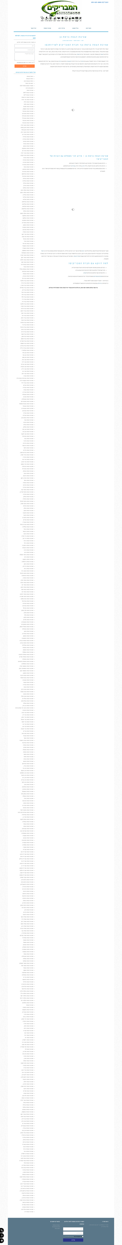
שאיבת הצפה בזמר (28, 480)
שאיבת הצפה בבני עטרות (27, 366)
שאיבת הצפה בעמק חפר (27, 793)
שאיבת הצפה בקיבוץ (28, 838)
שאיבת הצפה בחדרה (28, 494)
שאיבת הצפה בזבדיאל (27, 468)
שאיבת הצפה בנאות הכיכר (26, 675)
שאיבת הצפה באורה (28, 157)
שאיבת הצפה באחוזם (28, 169)
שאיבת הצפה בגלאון (28, 427)
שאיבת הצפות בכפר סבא (27, 1158)
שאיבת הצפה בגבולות (27, 394)
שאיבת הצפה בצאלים (27, 821)
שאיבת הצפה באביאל (28, 111)
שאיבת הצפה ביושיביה (27, 545)
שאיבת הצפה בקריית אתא (26, 856)
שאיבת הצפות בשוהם (27, 1207)
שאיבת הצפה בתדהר (28, 981)
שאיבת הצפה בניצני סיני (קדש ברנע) (24, 708)
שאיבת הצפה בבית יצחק (27, 317)
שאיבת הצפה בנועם (28, 694)
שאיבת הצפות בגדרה (28, 1128)
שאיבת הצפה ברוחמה (27, 893)
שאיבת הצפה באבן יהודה (27, 125)
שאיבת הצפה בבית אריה (27, 283)
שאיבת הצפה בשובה (28, 940)
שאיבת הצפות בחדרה (27, 1137)
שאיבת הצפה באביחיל (27, 118)
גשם (102, 54)
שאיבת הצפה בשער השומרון (26, 963)
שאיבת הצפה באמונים (27, 220)
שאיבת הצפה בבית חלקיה (26, 304)
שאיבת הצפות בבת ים (27, 1123)
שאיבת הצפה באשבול (27, 246)
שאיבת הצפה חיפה (28, 1028)
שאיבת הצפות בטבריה (27, 1144)
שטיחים (73, 166)
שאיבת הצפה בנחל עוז (27, 698)
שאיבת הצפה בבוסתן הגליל (26, 269)
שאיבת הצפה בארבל (28, 239)
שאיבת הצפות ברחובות (27, 1193)
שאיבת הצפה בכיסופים (27, 575)
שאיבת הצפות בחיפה (28, 1142)
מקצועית (69, 61)
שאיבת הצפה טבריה (28, 1030)
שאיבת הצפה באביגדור (27, 115)
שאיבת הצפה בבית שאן (27, 336)
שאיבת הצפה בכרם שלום (27, 598)
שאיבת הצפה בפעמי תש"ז (26, 810)
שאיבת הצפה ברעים (28, 912)
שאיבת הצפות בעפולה (27, 1174)
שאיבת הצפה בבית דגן (27, 290)
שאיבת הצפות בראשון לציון (26, 1190)
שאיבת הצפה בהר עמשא (27, 464)
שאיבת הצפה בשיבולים (27, 956)
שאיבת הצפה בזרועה (28, 485)
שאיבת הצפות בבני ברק (27, 1121)
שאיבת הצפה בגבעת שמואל (26, 403)
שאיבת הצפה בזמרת (28, 482)
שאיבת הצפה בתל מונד (27, 988)
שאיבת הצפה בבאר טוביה (26, 255)
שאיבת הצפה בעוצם (28, 761)
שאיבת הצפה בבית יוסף (27, 313)
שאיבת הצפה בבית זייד (27, 299)
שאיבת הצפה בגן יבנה (27, 429)
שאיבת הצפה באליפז (28, 199)
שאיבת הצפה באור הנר (27, 150)
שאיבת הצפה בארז (28, 241)
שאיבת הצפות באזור (28, 1102)
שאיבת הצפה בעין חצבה (27, 775)
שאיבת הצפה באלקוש (27, 215)
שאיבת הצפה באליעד (28, 197)
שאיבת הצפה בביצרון (28, 276)
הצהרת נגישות (56, 1225)
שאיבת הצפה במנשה (28, 649)
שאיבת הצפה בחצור (28, 515)
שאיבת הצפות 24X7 (28, 92)
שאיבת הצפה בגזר (28, 420)
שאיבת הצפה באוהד (28, 143)
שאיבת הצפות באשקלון (27, 1111)
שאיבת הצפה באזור (28, 167)
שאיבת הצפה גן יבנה (28, 1016)
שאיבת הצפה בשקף (28, 970)
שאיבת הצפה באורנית (27, 164)
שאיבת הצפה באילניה (27, 181)
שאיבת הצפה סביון (28, 1058)
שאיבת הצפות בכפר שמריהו (26, 1160)
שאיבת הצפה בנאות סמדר (26, 677)
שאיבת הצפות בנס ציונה (27, 1167)
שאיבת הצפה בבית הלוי (27, 294)
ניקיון (83, 166)
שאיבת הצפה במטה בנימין (26, 643)
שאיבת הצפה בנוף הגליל (27, 696)
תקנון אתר (57, 1228)
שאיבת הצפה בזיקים (28, 475)
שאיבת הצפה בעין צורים (27, 779)
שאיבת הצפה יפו (29, 1037)
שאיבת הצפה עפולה (28, 1060)
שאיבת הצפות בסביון (28, 1172)
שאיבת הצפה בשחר (28, 954)
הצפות (78, 54)
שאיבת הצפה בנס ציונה (27, 733)
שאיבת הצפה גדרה (28, 1014)
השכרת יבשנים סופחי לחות (26, 85)
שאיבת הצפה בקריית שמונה (26, 875)
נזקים (83, 251)
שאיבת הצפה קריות (28, 1067)
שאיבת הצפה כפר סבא (27, 1044)
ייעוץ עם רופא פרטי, (94, 1225)
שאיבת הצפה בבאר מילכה (26, 259)
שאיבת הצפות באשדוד (27, 1109)
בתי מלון (100, 283)
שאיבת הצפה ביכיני (28, 550)
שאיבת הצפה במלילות (27, 645)
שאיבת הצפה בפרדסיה (27, 814)
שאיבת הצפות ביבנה (28, 1146)
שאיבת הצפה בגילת (28, 424)
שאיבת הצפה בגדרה (28, 413)
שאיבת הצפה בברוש (28, 385)
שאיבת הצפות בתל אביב (27, 1209)
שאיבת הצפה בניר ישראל (27, 719)
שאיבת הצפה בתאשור (27, 979)
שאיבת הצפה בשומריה (27, 949)
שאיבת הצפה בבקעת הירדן (26, 380)
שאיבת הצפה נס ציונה (27, 1053)
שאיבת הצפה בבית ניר (27, 324)
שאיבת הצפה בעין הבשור (27, 770)
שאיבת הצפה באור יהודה (27, 153)
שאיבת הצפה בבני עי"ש (27, 369)
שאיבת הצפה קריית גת (27, 1072)
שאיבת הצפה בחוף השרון (27, 503)
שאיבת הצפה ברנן (28, 910)
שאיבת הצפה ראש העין (27, 1074)
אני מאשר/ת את (25, 62)
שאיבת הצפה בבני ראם (27, 373)
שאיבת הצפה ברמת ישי (27, 907)
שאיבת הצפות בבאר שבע (27, 1116)
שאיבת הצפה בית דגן (28, 566)
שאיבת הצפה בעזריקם (27, 763)
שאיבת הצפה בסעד (28, 756)
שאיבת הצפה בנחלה (28, 703)
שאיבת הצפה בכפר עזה (27, 591)
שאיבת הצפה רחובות (28, 1079)
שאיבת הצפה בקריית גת (27, 861)
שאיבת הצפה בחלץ (28, 508)
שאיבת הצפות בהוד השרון (26, 1132)
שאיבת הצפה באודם (28, 141)
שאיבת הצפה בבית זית (27, 301)
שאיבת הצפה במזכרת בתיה (26, 640)
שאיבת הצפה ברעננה (28, 914)
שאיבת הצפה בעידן (28, 766)
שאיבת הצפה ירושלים (27, 1040)
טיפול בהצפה (77, 256)
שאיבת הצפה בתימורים (27, 984)
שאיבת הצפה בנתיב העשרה (26, 740)
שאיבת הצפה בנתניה (28, 745)
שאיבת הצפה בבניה (28, 376)
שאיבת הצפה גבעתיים (27, 1012)
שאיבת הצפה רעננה (28, 1088)
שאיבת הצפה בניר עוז (28, 724)
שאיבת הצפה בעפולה (28, 796)
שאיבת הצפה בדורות (28, 443)
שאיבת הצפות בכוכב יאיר (27, 1156)
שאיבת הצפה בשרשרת (27, 972)
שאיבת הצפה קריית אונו (27, 1070)
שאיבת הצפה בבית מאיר (27, 320)
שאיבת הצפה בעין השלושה (26, 773)
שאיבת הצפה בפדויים (27, 805)
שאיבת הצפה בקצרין (28, 847)
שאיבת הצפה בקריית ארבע (26, 854)
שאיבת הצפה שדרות (28, 1091)
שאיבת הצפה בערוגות (27, 800)
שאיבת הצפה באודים (28, 139)
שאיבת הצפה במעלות (27, 659)
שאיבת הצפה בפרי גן (28, 817)
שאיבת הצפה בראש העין (27, 879)
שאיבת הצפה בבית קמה (27, 334)
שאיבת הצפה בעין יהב (27, 777)
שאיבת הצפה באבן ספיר (27, 129)
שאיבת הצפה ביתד (28, 568)
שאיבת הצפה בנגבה (28, 682)
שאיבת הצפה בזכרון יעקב (27, 478)
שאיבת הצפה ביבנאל (28, 531)
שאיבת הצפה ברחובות (27, 896)
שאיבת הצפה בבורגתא (27, 271)
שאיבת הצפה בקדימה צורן (26, 831)
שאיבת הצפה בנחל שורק (27, 701)
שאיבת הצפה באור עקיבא (27, 155)
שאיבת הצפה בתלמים (27, 1002)
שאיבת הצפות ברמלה (27, 1195)
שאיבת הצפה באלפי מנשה (26, 213)
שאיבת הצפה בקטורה (28, 835)
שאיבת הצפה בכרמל (28, 608)
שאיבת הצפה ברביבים (27, 889)
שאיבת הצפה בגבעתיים (27, 408)
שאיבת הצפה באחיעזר (27, 176)
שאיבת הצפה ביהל (28, 543)
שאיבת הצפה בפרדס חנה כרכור (25, 812)
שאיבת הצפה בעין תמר (27, 782)
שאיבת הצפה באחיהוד (27, 171)
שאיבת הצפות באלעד (28, 1107)
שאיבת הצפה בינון (28, 552)
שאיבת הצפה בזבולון (28, 471)
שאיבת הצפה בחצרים (27, 517)
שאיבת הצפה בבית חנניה (27, 306)
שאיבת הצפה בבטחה (28, 273)
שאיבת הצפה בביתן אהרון (26, 345)
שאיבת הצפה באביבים (27, 113)
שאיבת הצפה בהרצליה (27, 466)
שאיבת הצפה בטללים (28, 526)
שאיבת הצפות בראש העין (27, 1188)
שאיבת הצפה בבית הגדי (27, 292)
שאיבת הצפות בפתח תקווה (26, 1177)
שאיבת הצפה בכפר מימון (27, 587)
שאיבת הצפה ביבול (28, 529)
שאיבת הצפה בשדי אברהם (26, 935)
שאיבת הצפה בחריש (28, 519)
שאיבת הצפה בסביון (28, 747)
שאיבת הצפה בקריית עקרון (26, 872)
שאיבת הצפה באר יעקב (27, 234)
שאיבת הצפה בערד (28, 798)
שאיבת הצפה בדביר (28, 441)
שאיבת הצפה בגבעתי (28, 406)
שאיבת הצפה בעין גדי (27, 768)
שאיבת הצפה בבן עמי (27, 355)
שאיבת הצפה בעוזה (28, 759)
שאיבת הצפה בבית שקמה (26, 343)
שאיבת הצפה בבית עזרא (27, 329)
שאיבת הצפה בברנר (28, 389)
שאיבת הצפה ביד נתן (28, 538)
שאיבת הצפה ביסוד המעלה (26, 554)
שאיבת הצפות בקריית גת (27, 1186)
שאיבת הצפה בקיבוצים (27, 840)
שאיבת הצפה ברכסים (28, 898)
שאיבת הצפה (30, 90)
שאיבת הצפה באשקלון (27, 250)
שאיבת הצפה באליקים (27, 204)
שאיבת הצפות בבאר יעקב (27, 1114)
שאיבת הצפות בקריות (27, 1181)
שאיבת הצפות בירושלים (27, 1153)
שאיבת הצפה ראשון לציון (27, 1077)
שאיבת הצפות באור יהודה (26, 1100)
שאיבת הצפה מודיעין (28, 1051)
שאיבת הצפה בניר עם (27, 726)
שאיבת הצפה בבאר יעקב (27, 257)
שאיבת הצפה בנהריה (28, 684)
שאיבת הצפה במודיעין (27, 633)
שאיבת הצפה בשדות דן (27, 933)
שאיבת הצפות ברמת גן (27, 1197)
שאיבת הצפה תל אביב (27, 1095)
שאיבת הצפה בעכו (28, 784)
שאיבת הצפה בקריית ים (27, 865)
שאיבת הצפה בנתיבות (27, 742)
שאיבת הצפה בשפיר (28, 968)
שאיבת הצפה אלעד (28, 104)
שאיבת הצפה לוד (29, 1049)
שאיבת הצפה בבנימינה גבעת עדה (25, 378)
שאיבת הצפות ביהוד (28, 1149)
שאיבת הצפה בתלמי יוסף (27, 995)
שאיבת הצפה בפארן (28, 803)
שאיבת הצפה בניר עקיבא (27, 728)
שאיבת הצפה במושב (28, 636)
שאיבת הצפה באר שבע (27, 236)
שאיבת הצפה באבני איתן (27, 132)
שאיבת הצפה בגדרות (28, 415)
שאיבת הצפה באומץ (28, 146)
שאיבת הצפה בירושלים (27, 561)
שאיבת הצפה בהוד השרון (27, 454)
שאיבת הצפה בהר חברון (27, 461)
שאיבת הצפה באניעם (28, 229)
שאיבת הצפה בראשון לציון (26, 884)
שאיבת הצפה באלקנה (27, 218)
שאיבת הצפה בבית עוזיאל (26, 327)
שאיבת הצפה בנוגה (28, 687)
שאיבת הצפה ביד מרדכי (27, 536)
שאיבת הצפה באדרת (28, 136)
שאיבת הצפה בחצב (28, 510)
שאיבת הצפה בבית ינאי (27, 315)
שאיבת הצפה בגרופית (27, 436)
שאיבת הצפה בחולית (28, 499)
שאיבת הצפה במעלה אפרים (26, 656)
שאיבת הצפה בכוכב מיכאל (26, 573)
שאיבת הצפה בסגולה (28, 749)
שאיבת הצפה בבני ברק (27, 359)
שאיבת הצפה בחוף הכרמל (26, 501)
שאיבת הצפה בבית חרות (27, 308)
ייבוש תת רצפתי (29, 83)
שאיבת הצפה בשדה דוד (27, 919)
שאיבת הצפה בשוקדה (27, 951)
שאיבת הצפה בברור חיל (27, 382)
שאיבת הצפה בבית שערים (26, 341)
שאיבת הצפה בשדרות (27, 937)
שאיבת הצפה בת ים (28, 977)
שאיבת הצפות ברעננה (27, 1202)
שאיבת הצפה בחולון (28, 496)
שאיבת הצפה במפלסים (27, 663)
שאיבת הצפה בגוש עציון (27, 417)
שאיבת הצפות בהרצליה (27, 1135)
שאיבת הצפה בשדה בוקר (27, 916)
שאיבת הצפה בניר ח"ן (27, 714)
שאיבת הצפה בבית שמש (27, 338)
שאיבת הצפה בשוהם (28, 944)
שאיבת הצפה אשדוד (28, 106)
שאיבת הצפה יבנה (28, 1033)
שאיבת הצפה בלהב (28, 612)
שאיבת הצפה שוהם (28, 1093)
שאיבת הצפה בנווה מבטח (26, 691)
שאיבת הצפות (29, 1005)
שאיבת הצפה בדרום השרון (26, 452)
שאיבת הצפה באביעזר (27, 122)
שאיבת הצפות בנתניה (27, 1170)
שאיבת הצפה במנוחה (28, 647)
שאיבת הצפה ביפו (28, 557)
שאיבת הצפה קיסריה (28, 1065)
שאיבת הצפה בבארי (28, 266)
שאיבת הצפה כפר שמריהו (26, 1046)
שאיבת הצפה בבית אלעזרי (26, 280)
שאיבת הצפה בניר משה (27, 721)
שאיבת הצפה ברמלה (28, 900)
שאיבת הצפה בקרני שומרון (26, 877)
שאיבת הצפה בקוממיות (27, 833)
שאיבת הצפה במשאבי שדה (26, 666)
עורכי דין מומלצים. (103, 1225)
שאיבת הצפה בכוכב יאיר (27, 571)
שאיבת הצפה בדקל (28, 447)
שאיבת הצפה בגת (28, 438)
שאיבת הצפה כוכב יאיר (27, 1042)
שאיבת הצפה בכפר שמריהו (26, 596)
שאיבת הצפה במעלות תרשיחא (25, 661)
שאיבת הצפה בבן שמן (27, 357)
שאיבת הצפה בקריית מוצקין (26, 868)
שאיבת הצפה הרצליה (28, 1021)
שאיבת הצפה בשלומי (28, 961)
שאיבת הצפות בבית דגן (27, 1118)
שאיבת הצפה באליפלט (27, 201)
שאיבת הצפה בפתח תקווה (26, 819)
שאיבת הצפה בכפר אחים (27, 580)
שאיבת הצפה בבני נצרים (27, 364)
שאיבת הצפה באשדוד (27, 248)
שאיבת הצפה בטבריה (28, 522)
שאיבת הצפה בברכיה (28, 387)
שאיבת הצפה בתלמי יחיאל (26, 998)
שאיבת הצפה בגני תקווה (27, 434)
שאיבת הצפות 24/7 (28, 95)
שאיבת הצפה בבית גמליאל (26, 287)
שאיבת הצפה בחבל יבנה (27, 489)
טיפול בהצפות (29, 78)
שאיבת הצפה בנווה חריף (27, 689)
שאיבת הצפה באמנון (28, 225)
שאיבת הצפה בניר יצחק (27, 717)
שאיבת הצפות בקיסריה (27, 1179)
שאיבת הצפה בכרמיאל (27, 601)
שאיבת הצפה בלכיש (28, 619)
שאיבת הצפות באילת (28, 1105)
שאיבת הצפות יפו (28, 1211)
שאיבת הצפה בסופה (28, 752)
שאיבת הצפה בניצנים (28, 710)
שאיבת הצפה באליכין (28, 194)
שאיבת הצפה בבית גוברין (27, 285)
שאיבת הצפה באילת (28, 183)
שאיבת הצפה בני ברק (28, 705)
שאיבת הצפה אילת (28, 102)
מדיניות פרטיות (56, 1226)
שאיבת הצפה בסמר (28, 754)
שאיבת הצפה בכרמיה (28, 603)
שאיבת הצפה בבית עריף (27, 331)
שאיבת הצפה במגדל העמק (26, 626)
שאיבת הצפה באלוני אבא (27, 190)
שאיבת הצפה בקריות (28, 849)
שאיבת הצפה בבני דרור (27, 362)
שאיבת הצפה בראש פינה (27, 882)
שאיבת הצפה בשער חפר (27, 965)
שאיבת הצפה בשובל (28, 942)
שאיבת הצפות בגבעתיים (27, 1125)
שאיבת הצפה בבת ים (28, 392)
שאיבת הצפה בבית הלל (27, 297)
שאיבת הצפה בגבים (28, 396)
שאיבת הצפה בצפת (28, 826)
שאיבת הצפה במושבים (27, 638)
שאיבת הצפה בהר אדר (27, 459)
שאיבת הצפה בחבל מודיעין (26, 492)
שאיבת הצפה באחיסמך (27, 174)
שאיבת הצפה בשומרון (27, 947)
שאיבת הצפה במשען (28, 673)
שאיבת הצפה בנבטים (28, 680)
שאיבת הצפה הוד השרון (27, 1019)
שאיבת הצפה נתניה (28, 1056)
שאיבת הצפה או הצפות (27, 97)
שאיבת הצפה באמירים (27, 222)
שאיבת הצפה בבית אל (27, 278)
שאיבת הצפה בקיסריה (27, 842)
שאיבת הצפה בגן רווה (27, 431)
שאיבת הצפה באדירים (27, 134)
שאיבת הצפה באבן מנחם (27, 127)
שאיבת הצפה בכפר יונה (27, 584)
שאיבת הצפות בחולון (28, 1139)
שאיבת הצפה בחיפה (28, 506)
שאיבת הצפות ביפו (28, 1151)
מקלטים (100, 276)
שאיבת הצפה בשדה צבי (27, 930)
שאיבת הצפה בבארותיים (27, 264)
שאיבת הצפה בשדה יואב (27, 921)
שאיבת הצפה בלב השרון (27, 610)
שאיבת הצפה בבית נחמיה (26, 322)
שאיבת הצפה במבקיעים (27, 624)
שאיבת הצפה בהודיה (28, 457)
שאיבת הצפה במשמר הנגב (26, 670)
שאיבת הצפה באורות (28, 160)
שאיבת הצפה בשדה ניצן (27, 926)
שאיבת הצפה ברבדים (28, 886)
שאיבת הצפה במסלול (28, 652)
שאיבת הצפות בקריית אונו (26, 1183)
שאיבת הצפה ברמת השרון (26, 905)
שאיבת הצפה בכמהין (28, 578)
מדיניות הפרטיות (21, 62)
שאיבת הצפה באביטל (28, 120)
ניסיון (60, 61)
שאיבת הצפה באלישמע (27, 208)
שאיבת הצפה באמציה (27, 227)
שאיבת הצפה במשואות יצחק (26, 668)
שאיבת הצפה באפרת (28, 232)
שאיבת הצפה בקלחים (27, 845)
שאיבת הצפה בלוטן (28, 617)
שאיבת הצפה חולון (28, 1026)
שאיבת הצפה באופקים (27, 148)
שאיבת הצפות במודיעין (27, 1165)
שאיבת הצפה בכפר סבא (27, 589)
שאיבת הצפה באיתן (28, 185)
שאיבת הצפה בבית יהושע (27, 311)
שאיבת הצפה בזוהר (28, 473)
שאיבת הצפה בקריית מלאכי (26, 870)
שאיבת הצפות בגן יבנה (27, 1130)
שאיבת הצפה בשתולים (27, 975)
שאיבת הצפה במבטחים (27, 622)
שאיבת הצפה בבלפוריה (27, 350)
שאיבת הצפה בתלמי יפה (27, 1000)
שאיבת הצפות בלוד (28, 1163)
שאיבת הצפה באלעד (28, 211)
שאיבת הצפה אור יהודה (27, 99)
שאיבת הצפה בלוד (28, 615)
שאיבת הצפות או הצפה (27, 1098)
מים (82, 61)
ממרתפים (95, 276)
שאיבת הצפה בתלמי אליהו (26, 991)
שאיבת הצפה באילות (28, 178)
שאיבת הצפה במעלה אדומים (26, 654)
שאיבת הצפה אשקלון (28, 109)
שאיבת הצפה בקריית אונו (27, 851)
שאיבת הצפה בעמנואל (27, 791)
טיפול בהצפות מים (28, 81)
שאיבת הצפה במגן (28, 631)
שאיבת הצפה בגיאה (28, 422)
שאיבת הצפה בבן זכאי (27, 352)
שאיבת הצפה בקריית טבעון (26, 863)
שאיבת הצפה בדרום (28, 450)
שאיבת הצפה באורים (28, 162)
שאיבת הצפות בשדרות (27, 1204)
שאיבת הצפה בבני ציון (27, 371)
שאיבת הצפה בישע (28, 564)
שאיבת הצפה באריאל (28, 243)
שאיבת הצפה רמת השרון (27, 1086)
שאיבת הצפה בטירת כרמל (26, 524)
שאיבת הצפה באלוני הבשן (26, 192)
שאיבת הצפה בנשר (28, 738)
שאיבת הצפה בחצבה (28, 513)
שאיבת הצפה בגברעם (27, 410)
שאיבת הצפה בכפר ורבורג (26, 582)
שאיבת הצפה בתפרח (28, 1007)
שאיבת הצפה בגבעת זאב (27, 401)
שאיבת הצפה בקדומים (27, 828)
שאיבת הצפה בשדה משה (27, 923)
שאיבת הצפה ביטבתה (27, 547)
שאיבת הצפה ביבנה (28, 533)
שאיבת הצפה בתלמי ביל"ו (26, 993)
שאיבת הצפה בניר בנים (27, 712)
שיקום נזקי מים (29, 88)
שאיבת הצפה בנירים (28, 731)
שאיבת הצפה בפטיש (28, 807)
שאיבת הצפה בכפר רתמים (26, 594)
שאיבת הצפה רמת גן (28, 1084)
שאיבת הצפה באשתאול (27, 252)
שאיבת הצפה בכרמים (27, 605)
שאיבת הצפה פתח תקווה (27, 1063)
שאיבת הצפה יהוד (28, 1035)
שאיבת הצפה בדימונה (27, 445)
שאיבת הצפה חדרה (28, 1023)
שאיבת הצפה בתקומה (27, 1009)
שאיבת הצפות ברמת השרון (26, 1200)
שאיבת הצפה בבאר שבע (27, 262)
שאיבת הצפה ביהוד (28, 540)
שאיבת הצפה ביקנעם (28, 559)
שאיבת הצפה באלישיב (27, 206)
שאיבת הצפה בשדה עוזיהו (26, 928)
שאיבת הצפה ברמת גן (27, 903)
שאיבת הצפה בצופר (28, 824)
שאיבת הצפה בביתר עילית (26, 348)
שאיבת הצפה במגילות (27, 629)
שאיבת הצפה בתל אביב (27, 986)
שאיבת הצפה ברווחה (28, 891)
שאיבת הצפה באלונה (28, 187)
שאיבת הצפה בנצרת (28, 735)
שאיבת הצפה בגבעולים (27, 399)
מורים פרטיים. (104, 1226)
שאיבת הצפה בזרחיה (28, 487)
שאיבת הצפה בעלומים (27, 786)
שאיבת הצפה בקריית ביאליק (26, 858)
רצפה (42, 251)
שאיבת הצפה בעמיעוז (27, 789)
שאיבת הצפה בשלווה (28, 958)
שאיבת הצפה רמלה (28, 1081)
